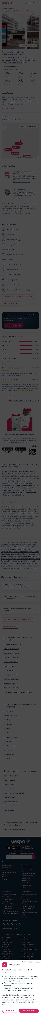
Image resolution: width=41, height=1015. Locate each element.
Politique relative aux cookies (12, 1002)
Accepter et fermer (28, 1010)
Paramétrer (10, 1010)
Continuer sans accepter (31, 962)
